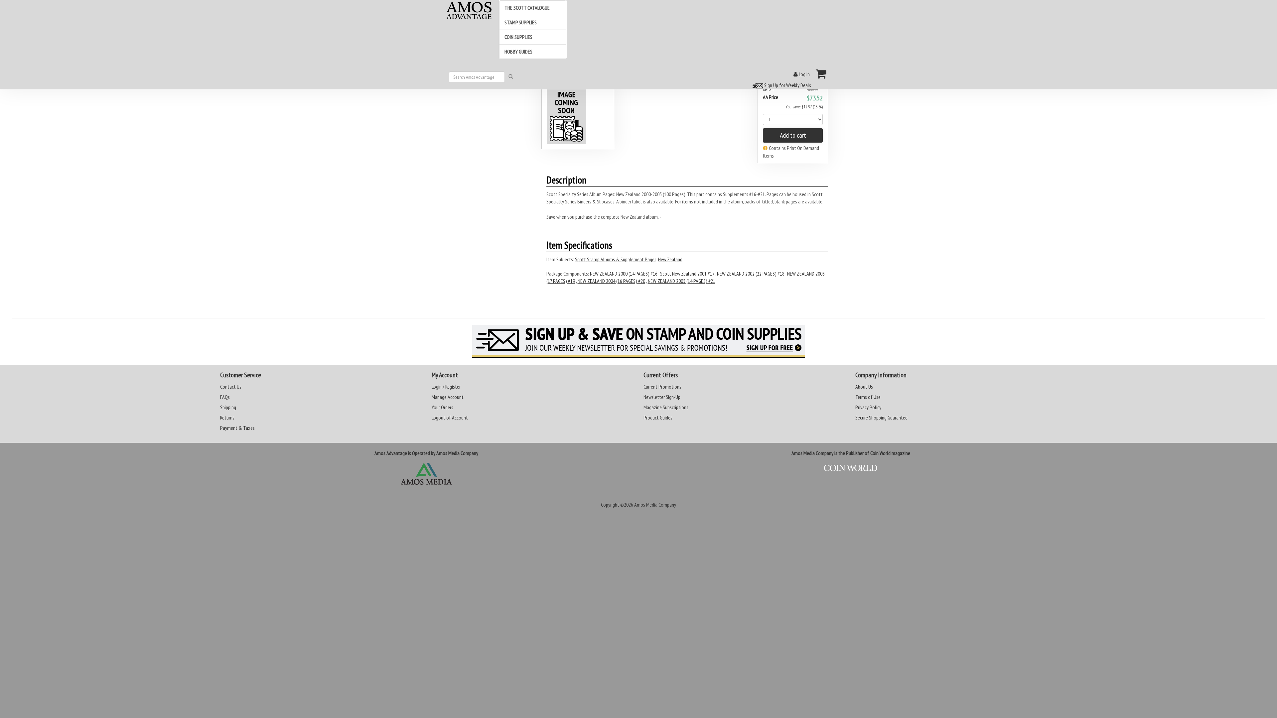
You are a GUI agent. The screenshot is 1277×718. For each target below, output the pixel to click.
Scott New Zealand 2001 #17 (687, 273)
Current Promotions (662, 386)
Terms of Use (868, 397)
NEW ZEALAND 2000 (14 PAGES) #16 (623, 273)
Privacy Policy (868, 407)
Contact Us (230, 386)
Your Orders (442, 407)
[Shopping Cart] (821, 73)
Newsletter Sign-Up (661, 397)
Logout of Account (450, 417)
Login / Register (446, 386)
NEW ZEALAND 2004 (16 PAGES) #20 (611, 281)
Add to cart (793, 135)
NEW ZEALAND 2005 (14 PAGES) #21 (681, 281)
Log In (804, 74)
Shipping (228, 407)
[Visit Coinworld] (850, 468)
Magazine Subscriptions (665, 407)
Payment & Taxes (237, 427)
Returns (227, 417)
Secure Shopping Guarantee (881, 417)
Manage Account (448, 397)
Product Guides (657, 417)
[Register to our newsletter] (638, 341)
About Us (864, 386)
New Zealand (670, 259)
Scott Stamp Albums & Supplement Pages (615, 259)
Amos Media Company (655, 504)
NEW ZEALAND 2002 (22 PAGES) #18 (750, 273)
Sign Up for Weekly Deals (787, 85)
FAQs (225, 397)
